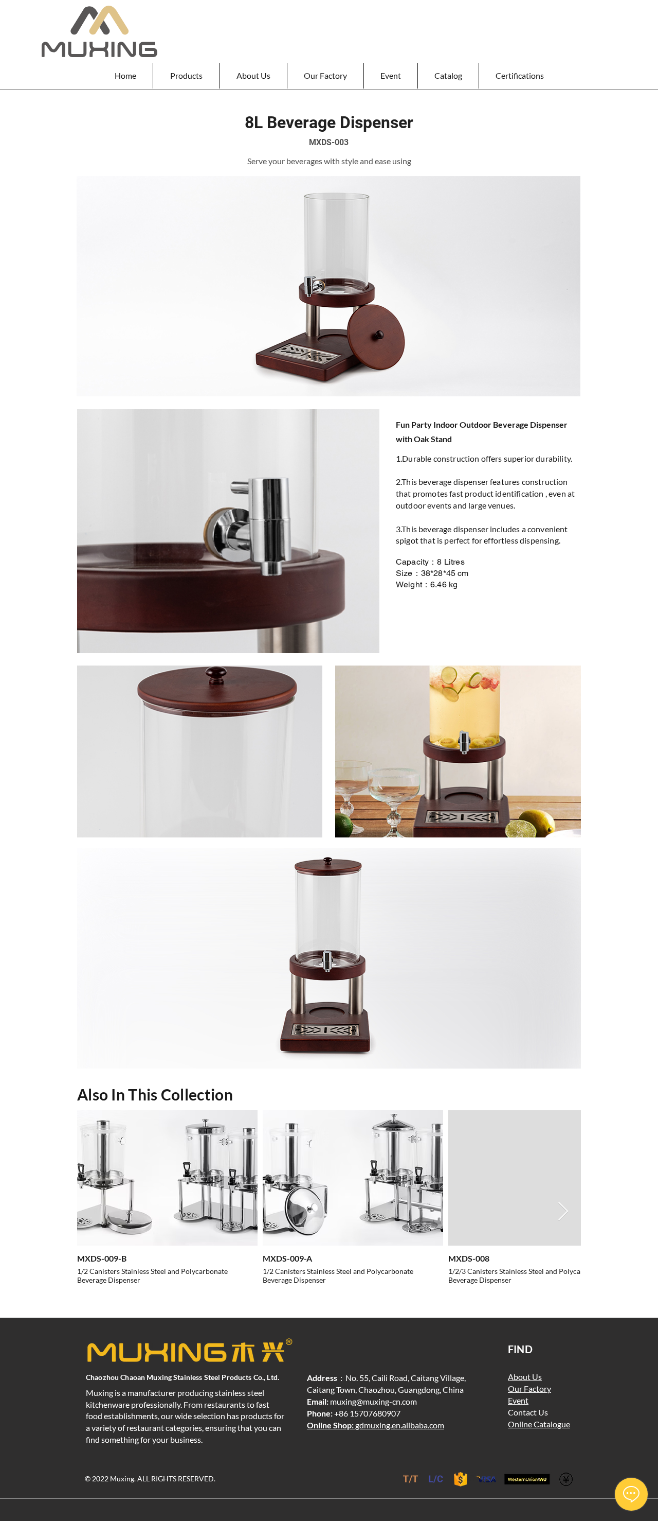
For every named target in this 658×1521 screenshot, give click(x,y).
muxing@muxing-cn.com (373, 1401)
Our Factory (529, 1388)
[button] (186, 76)
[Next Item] (563, 1212)
